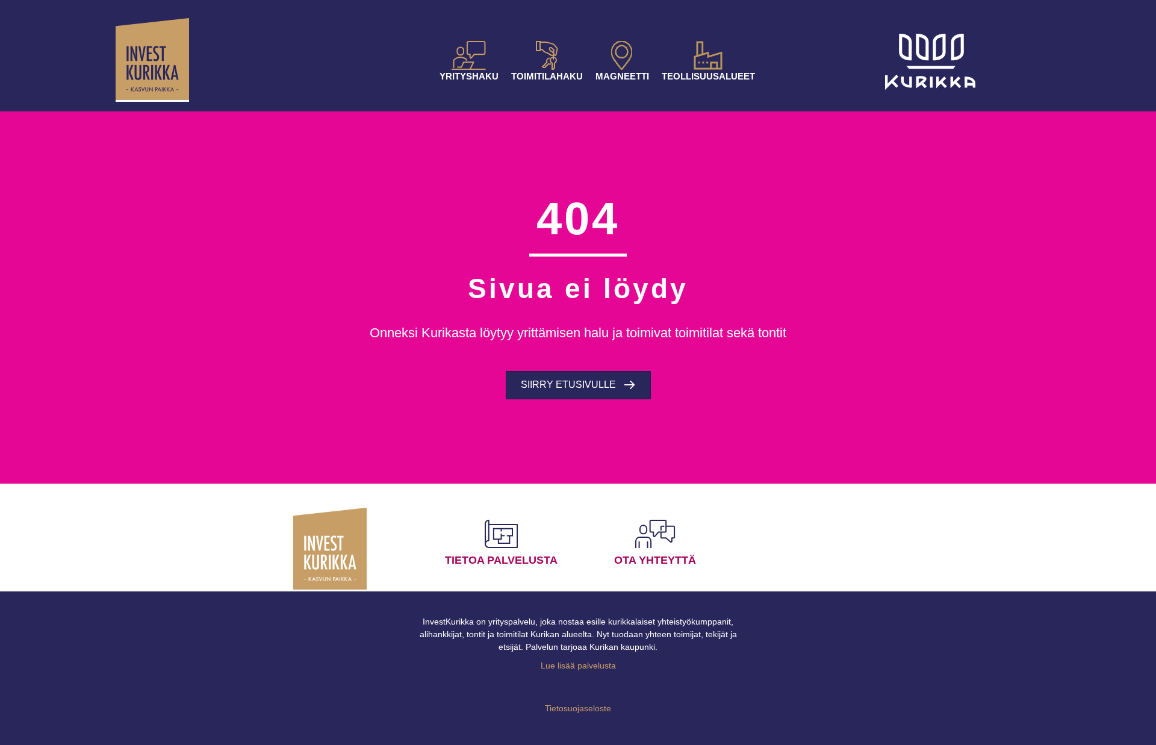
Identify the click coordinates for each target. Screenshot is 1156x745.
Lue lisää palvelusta (578, 665)
